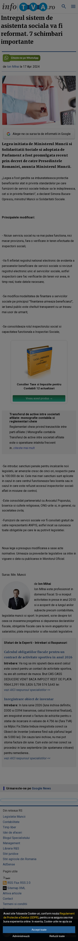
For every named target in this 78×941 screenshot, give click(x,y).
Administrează (21, 936)
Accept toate (39, 929)
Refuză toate (57, 936)
